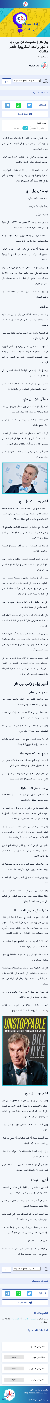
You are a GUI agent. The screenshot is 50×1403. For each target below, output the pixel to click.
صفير (42, 128)
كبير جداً (16, 128)
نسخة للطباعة (23, 114)
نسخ (6, 81)
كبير (25, 128)
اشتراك (14, 1380)
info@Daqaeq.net (31, 1392)
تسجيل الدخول (29, 1318)
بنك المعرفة (34, 65)
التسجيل (15, 1318)
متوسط (33, 128)
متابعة (14, 1357)
